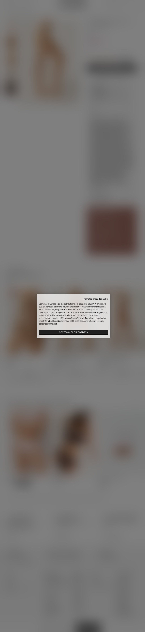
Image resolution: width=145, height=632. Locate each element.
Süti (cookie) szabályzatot (72, 318)
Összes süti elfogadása (73, 332)
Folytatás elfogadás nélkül (96, 299)
